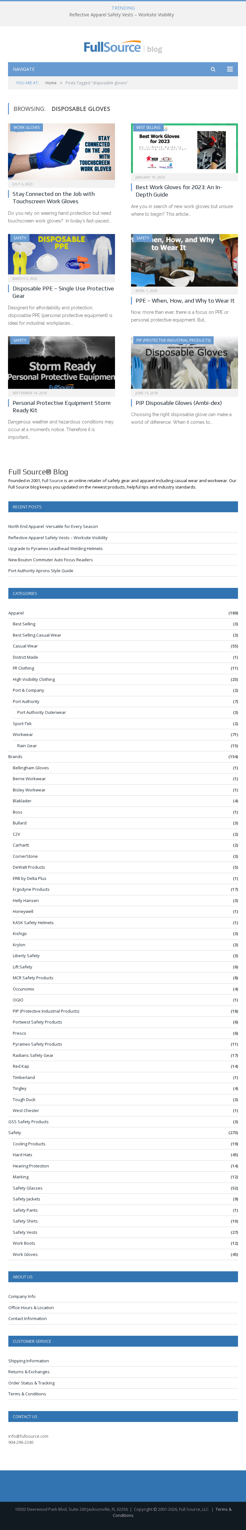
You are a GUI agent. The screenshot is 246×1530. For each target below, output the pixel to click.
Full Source (52, 480)
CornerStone (25, 856)
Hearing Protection (31, 1166)
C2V (16, 834)
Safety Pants (25, 1210)
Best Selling (148, 127)
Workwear (23, 734)
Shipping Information (28, 1361)
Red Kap (21, 1066)
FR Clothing (23, 668)
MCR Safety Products (33, 978)
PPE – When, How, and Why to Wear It (185, 300)
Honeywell (23, 911)
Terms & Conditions (27, 1394)
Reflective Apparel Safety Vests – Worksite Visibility (121, 15)
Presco (19, 1033)
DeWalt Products (29, 867)
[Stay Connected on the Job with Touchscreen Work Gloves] (61, 153)
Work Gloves (26, 127)
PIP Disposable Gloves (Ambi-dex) (178, 402)
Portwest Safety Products (37, 1022)
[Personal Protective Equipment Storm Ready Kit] (61, 364)
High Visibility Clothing (34, 679)
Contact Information (27, 1318)
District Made (25, 657)
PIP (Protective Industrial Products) (173, 340)
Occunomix (23, 989)
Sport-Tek (22, 723)
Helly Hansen (26, 900)
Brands (15, 756)
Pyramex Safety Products (37, 1044)
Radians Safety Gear (33, 1055)
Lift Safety (22, 967)
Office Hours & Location (31, 1307)
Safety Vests (25, 1232)
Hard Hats (22, 1155)
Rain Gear (27, 745)
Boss (17, 812)
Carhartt (21, 845)
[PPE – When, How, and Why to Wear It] (184, 262)
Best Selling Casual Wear (37, 635)
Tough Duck (24, 1099)
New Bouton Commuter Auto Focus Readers (50, 560)
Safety (19, 238)
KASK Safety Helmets (33, 922)
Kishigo (20, 933)
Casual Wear (25, 646)
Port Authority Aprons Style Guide (40, 570)
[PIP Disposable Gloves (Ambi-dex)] (184, 364)
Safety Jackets (26, 1199)
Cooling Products (29, 1144)
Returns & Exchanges (29, 1372)
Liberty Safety (26, 955)
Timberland (24, 1077)
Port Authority (26, 701)
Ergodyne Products (31, 889)
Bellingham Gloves (31, 768)
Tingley (20, 1088)
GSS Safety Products (28, 1122)
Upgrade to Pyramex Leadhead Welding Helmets (55, 548)
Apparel (16, 613)
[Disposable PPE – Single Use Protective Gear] (61, 256)
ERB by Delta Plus (29, 878)
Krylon (19, 945)
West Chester (26, 1110)
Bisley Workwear (29, 790)
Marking (21, 1177)
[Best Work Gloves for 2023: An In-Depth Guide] (184, 150)
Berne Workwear (29, 779)
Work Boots (24, 1243)
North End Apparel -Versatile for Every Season (53, 526)
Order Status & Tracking (31, 1383)
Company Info (22, 1296)
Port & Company (28, 690)
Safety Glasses (28, 1188)
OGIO (18, 1000)
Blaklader (22, 801)
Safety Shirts (25, 1221)
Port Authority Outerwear (41, 712)
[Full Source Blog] (123, 45)
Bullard (20, 823)
